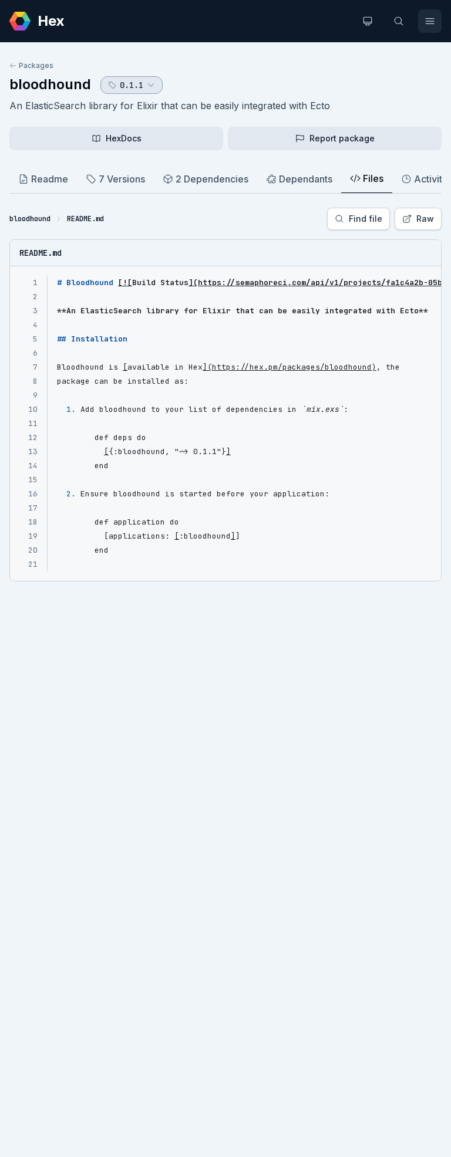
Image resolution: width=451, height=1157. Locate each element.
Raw (425, 219)
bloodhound (50, 84)
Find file (365, 219)
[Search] (398, 21)
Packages (36, 65)
